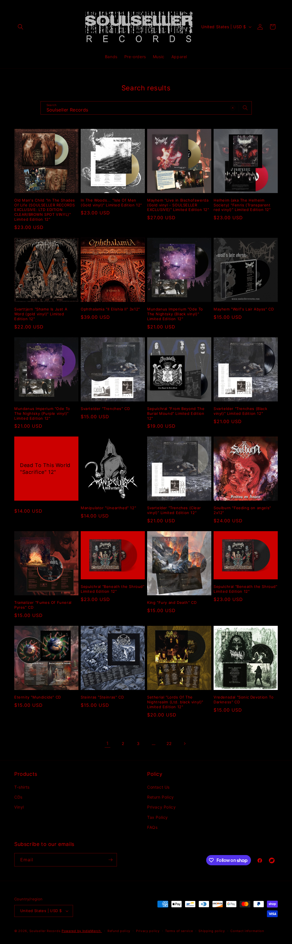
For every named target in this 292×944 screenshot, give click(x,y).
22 (169, 743)
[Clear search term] (232, 107)
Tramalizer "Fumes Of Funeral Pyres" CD (43, 605)
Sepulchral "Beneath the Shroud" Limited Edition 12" (113, 589)
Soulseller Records (45, 931)
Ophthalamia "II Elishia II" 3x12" (110, 309)
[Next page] (184, 743)
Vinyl (19, 807)
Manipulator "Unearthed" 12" (108, 508)
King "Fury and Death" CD (171, 602)
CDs (18, 797)
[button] (20, 27)
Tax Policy (157, 817)
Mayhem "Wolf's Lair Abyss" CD (244, 309)
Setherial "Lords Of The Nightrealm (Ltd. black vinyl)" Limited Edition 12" (175, 702)
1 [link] (107, 743)
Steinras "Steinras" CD (102, 697)
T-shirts (22, 787)
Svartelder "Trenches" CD (105, 408)
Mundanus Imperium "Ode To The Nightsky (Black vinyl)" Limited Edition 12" (175, 314)
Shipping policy (211, 931)
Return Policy (160, 797)
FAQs (152, 827)
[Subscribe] (110, 859)
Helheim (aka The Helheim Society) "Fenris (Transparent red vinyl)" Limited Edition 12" (242, 205)
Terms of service (179, 931)
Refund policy (119, 931)
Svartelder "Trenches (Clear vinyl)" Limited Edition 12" (174, 510)
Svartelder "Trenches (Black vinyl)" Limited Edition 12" (240, 411)
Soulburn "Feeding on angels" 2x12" (242, 510)
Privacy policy (148, 931)
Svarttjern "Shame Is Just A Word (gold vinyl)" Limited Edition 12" (40, 314)
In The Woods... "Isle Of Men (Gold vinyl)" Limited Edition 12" (111, 202)
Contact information (247, 931)
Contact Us (158, 787)
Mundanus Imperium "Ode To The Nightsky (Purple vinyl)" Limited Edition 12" (42, 413)
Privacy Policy (161, 807)
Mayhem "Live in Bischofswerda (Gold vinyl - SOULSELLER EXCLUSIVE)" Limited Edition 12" (178, 205)
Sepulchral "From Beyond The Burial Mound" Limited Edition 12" (175, 413)
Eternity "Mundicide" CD (37, 697)
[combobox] (146, 107)
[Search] (245, 107)
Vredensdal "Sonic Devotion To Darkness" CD (243, 699)
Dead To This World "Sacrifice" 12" (45, 468)
